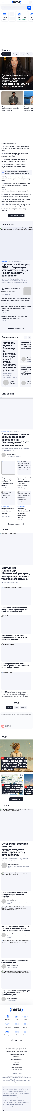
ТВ (16, 1035)
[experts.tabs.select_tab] (26, 337)
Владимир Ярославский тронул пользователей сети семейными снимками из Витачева (23, 512)
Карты (25, 1027)
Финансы (16, 1027)
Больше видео (15, 799)
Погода (29, 54)
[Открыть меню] (2, 2)
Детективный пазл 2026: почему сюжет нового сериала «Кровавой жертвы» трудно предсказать (16, 308)
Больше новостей (15, 328)
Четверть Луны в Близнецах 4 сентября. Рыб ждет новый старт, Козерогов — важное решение (10, 356)
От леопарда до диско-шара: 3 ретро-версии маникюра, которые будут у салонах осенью (15, 299)
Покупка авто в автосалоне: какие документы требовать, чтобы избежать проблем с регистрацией (15, 928)
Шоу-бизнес (6, 54)
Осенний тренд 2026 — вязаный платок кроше (16, 714)
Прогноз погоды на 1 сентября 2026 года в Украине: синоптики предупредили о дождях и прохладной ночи (12, 784)
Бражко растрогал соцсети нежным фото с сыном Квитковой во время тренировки (15, 666)
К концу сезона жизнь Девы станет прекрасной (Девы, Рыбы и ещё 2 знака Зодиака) (16, 755)
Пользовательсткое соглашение (16, 1051)
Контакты (16, 1056)
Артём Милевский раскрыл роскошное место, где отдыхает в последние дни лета (15, 637)
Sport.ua (16, 1062)
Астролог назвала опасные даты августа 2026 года (14, 961)
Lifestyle (15, 54)
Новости (7, 1019)
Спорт (22, 54)
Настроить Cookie (16, 1067)
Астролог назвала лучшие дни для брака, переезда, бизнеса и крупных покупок (15, 993)
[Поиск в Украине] (29, 8)
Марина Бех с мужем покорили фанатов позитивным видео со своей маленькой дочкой (14, 609)
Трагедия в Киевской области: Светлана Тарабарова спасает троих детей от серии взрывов (24, 481)
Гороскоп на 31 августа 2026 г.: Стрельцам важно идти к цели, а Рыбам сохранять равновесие (15, 270)
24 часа (9, 707)
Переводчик (7, 1035)
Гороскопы (8, 1027)
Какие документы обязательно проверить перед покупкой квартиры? (14, 894)
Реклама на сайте (16, 1059)
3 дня (16, 707)
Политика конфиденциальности (16, 1049)
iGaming (25, 1035)
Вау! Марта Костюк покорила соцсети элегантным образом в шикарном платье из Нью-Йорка (14, 694)
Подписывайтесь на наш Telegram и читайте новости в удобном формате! (17, 172)
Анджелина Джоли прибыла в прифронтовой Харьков (7, 510)
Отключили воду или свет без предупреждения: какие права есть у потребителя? (14, 849)
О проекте (16, 1064)
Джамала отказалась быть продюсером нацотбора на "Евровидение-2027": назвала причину (15, 440)
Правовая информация (16, 1054)
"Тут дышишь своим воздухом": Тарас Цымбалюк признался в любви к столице (11, 108)
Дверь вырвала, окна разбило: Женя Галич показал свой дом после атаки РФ (14, 317)
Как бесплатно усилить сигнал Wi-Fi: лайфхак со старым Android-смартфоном (10, 289)
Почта (16, 1019)
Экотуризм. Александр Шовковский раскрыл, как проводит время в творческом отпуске (15, 573)
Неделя (23, 707)
